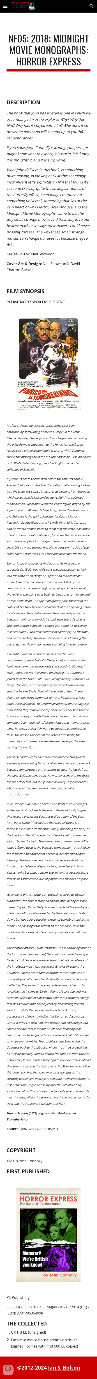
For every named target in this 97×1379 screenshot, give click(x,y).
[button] (5, 6)
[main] (48, 52)
